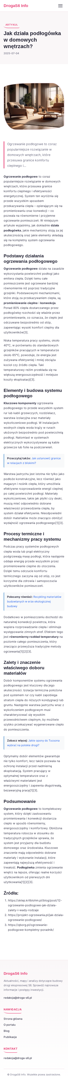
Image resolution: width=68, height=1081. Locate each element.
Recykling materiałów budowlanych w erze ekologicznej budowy (34, 601)
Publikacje (10, 1037)
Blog (6, 1031)
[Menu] (60, 6)
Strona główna (13, 1018)
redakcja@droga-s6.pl (18, 997)
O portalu (10, 1024)
